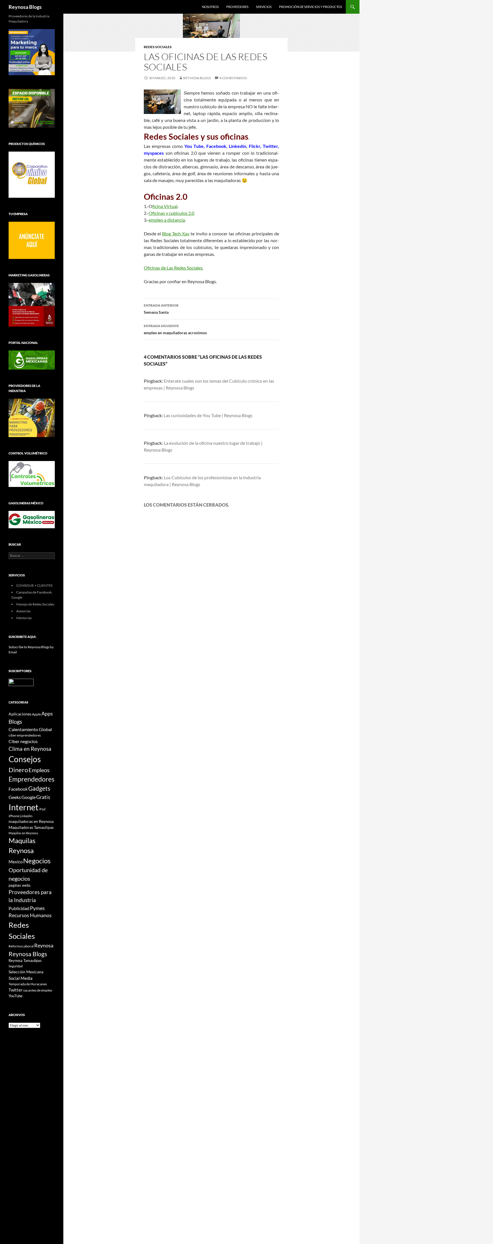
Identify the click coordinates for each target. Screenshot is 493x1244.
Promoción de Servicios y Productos (310, 7)
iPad (42, 809)
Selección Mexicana (26, 971)
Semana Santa (161, 309)
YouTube (16, 996)
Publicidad (19, 908)
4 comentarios (233, 78)
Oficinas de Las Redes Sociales (173, 267)
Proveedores (237, 7)
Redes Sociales (158, 47)
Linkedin (26, 816)
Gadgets (39, 788)
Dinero (18, 770)
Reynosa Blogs (25, 7)
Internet (24, 807)
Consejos (25, 759)
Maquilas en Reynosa (23, 833)
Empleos (39, 770)
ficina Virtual (164, 206)
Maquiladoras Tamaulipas (31, 827)
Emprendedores (31, 779)
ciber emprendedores (25, 735)
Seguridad (16, 966)
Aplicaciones (20, 713)
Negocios (36, 861)
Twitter (16, 989)
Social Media (21, 978)
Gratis (43, 797)
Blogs (15, 721)
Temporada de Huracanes (28, 984)
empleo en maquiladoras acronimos (175, 329)
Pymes (37, 908)
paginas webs (20, 885)
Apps (47, 714)
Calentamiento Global (30, 729)
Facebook (18, 789)
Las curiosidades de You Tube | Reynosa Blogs (208, 415)
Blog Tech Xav (175, 233)
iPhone (14, 816)
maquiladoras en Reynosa (31, 821)
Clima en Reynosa (30, 748)
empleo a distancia (167, 220)
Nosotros (210, 7)
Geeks (15, 797)
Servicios (264, 7)
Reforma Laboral (21, 946)
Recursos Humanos (30, 915)
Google (28, 797)
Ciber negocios (23, 741)
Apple (36, 714)
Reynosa (43, 945)
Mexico (16, 861)
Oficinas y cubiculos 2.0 (171, 213)
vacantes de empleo (37, 990)
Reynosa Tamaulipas (25, 961)
